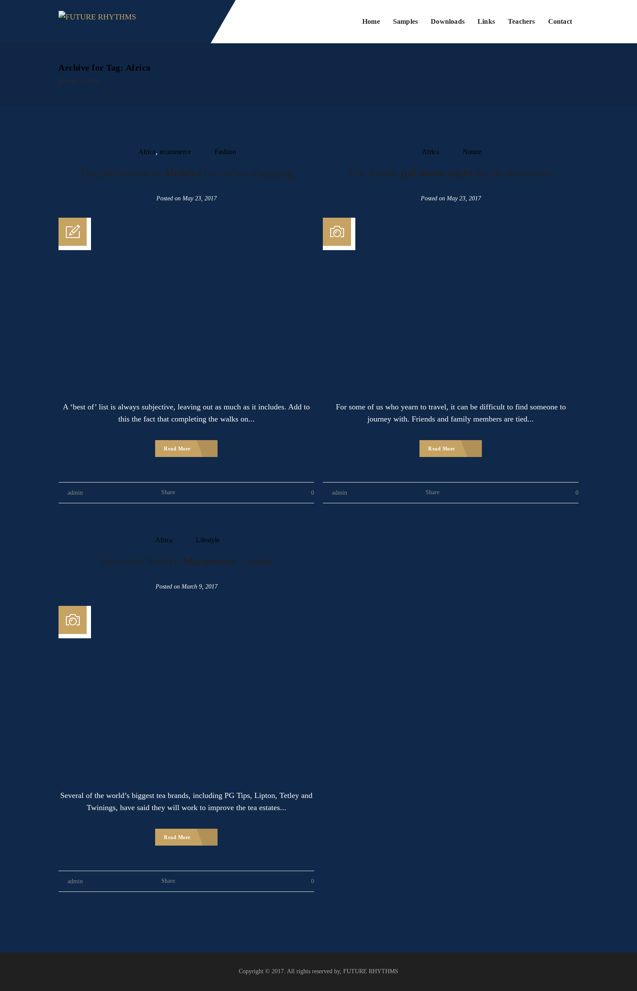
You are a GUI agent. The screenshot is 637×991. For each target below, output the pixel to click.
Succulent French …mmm (187, 561)
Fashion (225, 151)
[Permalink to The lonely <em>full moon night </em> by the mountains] (450, 223)
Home (371, 21)
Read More (178, 449)
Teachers (521, 21)
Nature (472, 151)
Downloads (448, 21)
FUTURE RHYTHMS (370, 971)
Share (168, 492)
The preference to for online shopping (186, 173)
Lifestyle (208, 540)
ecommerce (175, 151)
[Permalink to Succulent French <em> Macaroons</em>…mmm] (186, 612)
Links (486, 21)
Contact (560, 21)
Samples (405, 21)
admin (75, 492)
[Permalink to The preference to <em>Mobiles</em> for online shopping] (186, 223)
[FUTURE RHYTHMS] (97, 21)
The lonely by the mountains (450, 173)
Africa (91, 80)
